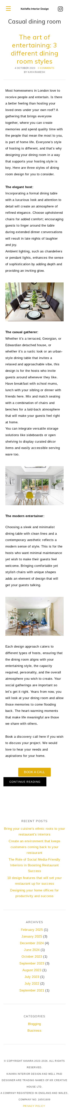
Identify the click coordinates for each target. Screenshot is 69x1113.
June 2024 (32, 950)
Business (34, 1030)
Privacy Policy (34, 1106)
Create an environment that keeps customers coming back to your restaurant (34, 846)
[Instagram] (60, 9)
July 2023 (32, 977)
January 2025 (31, 936)
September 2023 (31, 963)
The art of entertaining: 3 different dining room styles (34, 49)
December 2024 (32, 943)
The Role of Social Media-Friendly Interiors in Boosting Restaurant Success (34, 865)
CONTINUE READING (25, 781)
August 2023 (31, 970)
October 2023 (31, 956)
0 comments (46, 68)
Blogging (34, 1024)
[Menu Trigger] (8, 8)
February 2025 (32, 930)
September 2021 (31, 990)
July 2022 (32, 983)
